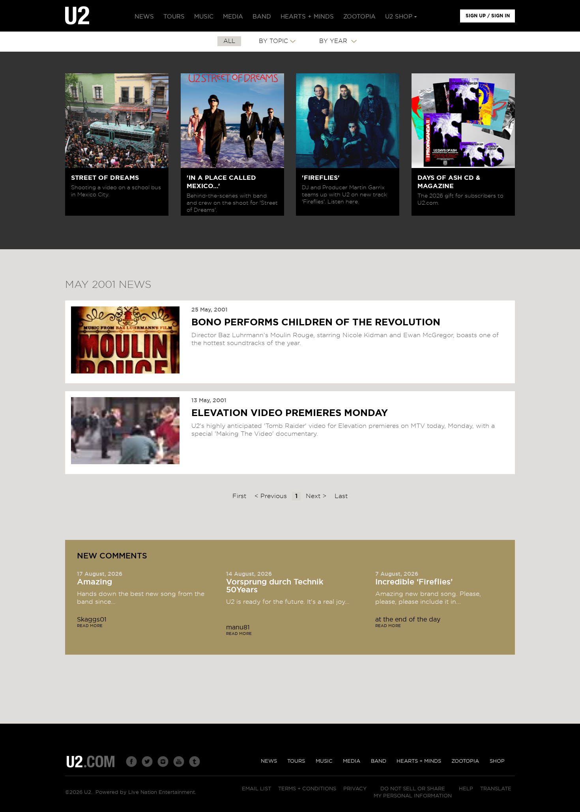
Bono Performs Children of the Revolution (315, 322)
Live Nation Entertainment (161, 792)
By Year (334, 41)
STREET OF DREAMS (105, 178)
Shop (497, 761)
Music (324, 761)
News (269, 761)
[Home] (77, 16)
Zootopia (465, 761)
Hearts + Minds (419, 761)
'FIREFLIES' (321, 178)
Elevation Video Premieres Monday (289, 413)
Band (378, 761)
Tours (296, 761)
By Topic (273, 41)
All (229, 41)
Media (351, 761)
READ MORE (90, 626)
